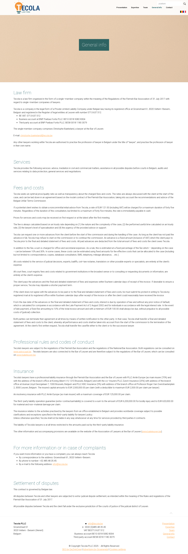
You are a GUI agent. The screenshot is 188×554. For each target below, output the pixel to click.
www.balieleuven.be (26, 355)
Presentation (121, 7)
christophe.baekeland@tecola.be (36, 135)
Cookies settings (118, 549)
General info (157, 7)
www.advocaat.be (22, 351)
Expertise (135, 7)
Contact (169, 7)
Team (145, 7)
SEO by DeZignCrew (71, 549)
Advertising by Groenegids (95, 549)
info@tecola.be (60, 464)
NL (182, 12)
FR (185, 12)
